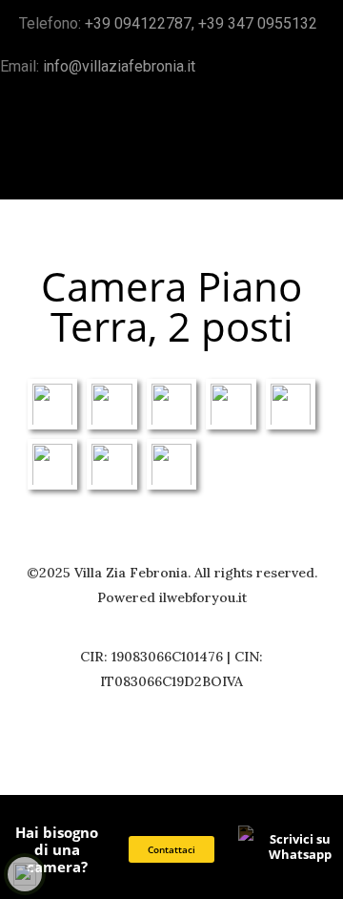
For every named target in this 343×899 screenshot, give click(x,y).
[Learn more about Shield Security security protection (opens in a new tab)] (24, 874)
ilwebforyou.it (203, 597)
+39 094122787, (141, 23)
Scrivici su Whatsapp (300, 846)
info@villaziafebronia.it (119, 66)
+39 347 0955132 (259, 23)
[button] (310, 164)
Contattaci (171, 849)
